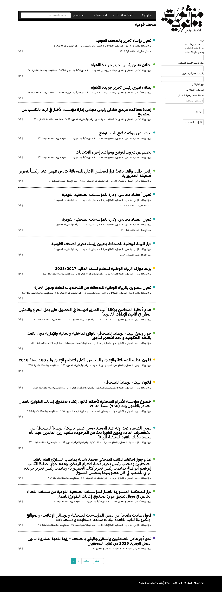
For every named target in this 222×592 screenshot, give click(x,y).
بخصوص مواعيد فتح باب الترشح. (124, 133)
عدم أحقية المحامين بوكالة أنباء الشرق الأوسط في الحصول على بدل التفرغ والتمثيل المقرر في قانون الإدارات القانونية (85, 312)
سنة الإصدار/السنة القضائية (191, 63)
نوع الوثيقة (199, 84)
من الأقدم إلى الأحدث (194, 44)
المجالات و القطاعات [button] (123, 15)
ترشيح (199, 111)
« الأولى (98, 561)
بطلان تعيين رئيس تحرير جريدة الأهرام (121, 65)
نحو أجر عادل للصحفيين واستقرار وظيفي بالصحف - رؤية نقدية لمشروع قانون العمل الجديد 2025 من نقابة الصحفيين (89, 541)
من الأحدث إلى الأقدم (194, 48)
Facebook (22, 51)
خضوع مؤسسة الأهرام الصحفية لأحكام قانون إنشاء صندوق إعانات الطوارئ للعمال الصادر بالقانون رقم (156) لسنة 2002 (85, 403)
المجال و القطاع (196, 90)
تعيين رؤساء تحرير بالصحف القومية (123, 40)
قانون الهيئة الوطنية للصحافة (127, 382)
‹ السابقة (87, 561)
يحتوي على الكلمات (194, 52)
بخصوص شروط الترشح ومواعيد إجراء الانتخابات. (112, 152)
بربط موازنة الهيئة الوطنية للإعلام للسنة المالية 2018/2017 (103, 268)
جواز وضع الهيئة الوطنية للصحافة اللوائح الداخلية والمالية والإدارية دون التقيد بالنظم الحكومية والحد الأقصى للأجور (89, 335)
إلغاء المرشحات (192, 122)
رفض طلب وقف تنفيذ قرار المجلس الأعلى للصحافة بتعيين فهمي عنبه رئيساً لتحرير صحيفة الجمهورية (85, 173)
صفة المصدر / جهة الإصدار (191, 95)
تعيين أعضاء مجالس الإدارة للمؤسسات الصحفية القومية (106, 195)
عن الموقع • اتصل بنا (194, 583)
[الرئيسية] (182, 19)
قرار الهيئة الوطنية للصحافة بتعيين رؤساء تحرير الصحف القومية (101, 244)
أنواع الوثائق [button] (145, 15)
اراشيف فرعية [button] (102, 15)
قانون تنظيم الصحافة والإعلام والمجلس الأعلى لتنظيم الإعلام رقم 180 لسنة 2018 (85, 360)
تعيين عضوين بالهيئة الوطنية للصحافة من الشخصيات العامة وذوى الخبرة (92, 287)
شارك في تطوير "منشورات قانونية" (154, 583)
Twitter (19, 51)
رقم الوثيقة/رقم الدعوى (193, 73)
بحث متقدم (78, 15)
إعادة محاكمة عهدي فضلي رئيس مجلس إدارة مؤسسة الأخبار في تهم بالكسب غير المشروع (86, 112)
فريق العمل (177, 583)
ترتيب (201, 40)
